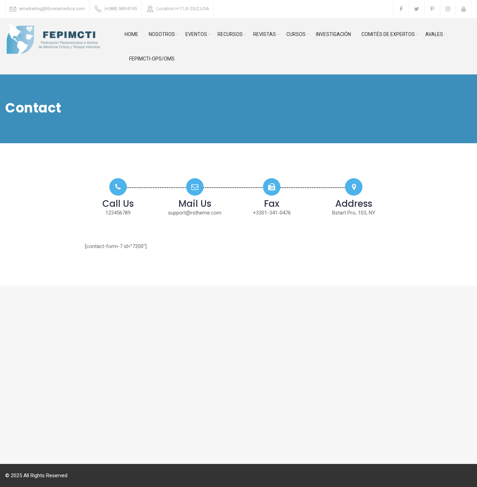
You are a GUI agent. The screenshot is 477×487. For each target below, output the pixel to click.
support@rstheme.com (194, 213)
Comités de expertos (388, 34)
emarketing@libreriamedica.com (52, 8)
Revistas (264, 34)
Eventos (196, 34)
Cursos (296, 34)
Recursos (230, 34)
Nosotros (162, 34)
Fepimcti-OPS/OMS (152, 58)
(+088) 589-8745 (120, 8)
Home (131, 34)
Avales (434, 34)
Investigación (333, 34)
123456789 (118, 213)
